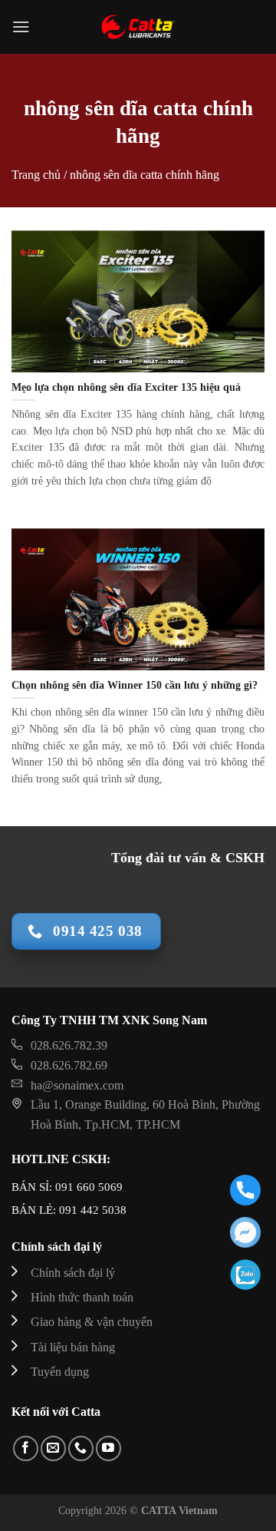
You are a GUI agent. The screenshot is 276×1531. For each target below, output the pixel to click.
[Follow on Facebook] (25, 1448)
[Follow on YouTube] (108, 1448)
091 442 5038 (91, 1210)
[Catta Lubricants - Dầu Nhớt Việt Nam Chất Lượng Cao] (138, 27)
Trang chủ (36, 174)
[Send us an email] (53, 1448)
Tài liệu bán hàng (73, 1347)
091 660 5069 (89, 1187)
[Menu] (21, 26)
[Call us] (81, 1448)
